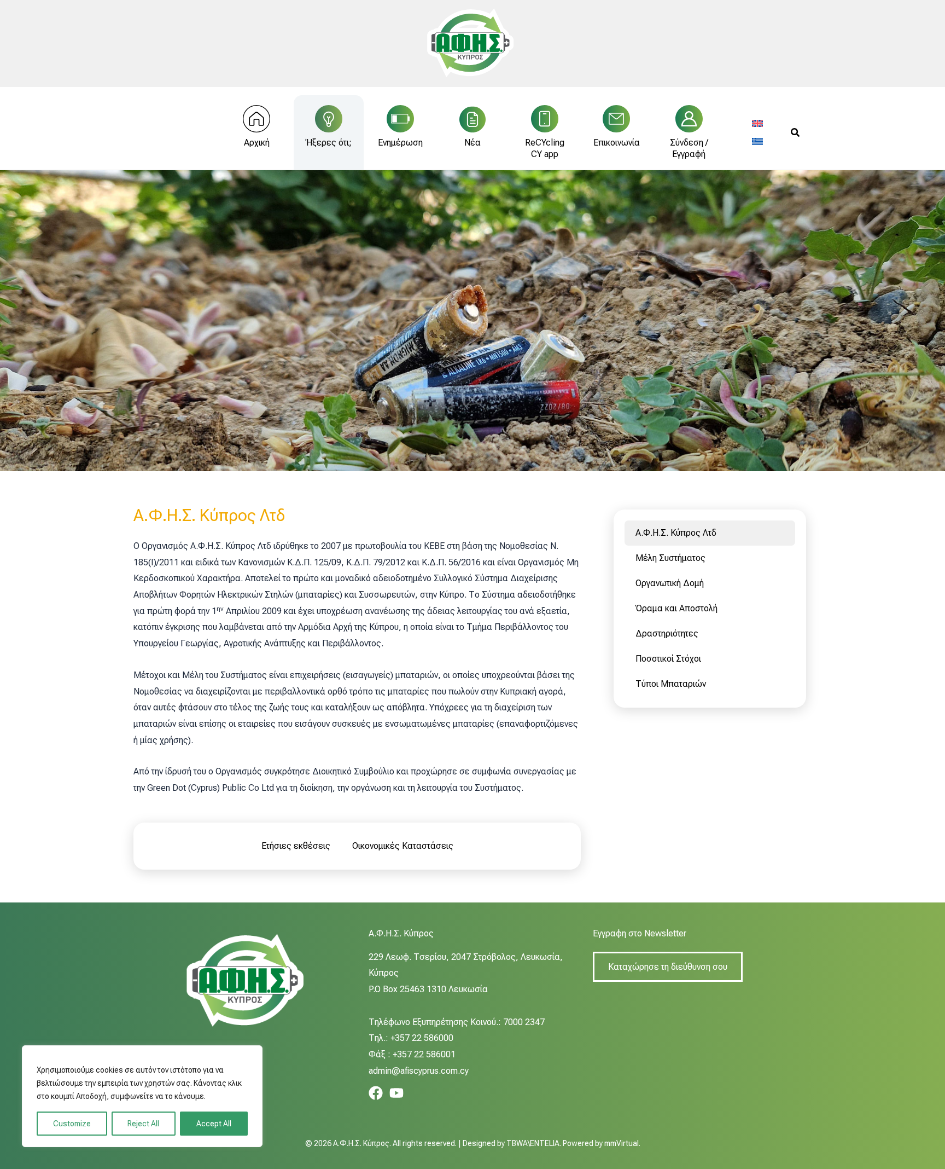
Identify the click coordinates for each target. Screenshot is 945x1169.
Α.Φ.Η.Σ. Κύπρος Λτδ (675, 533)
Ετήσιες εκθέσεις (295, 846)
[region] (142, 1096)
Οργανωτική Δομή (669, 583)
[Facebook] (376, 1093)
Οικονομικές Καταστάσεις (402, 846)
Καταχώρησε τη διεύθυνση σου (667, 967)
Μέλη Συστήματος (670, 558)
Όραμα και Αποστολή (676, 608)
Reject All (143, 1123)
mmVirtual (621, 1143)
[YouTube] (396, 1093)
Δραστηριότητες (666, 633)
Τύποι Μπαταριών (670, 684)
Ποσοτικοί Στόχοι (668, 658)
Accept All (213, 1123)
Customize (72, 1123)
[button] (796, 133)
